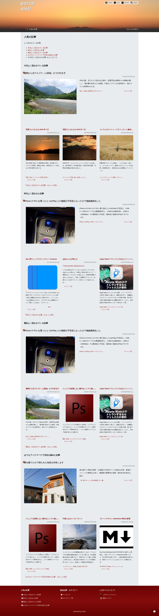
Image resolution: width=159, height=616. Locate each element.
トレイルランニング (106, 177)
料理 (41, 177)
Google (79, 566)
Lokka (83, 611)
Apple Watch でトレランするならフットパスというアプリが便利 (124, 259)
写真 (27, 177)
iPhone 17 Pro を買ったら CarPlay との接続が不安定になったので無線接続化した (62, 201)
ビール (83, 177)
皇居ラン (46, 177)
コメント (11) (68, 569)
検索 (74, 566)
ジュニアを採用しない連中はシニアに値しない (80, 389)
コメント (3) (128, 480)
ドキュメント (116, 566)
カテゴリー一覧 (68, 598)
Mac (49, 307)
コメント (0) (128, 91)
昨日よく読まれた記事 (36, 50)
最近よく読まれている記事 (38, 52)
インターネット (68, 566)
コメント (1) (68, 441)
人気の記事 (25, 590)
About (118, 2)
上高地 (85, 91)
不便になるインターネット (73, 519)
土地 (91, 480)
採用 (67, 439)
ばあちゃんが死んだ (70, 259)
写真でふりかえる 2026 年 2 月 (37, 129)
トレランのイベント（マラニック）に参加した (117, 129)
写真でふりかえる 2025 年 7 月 (74, 129)
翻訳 (64, 439)
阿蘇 (114, 177)
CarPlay (86, 222)
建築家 (96, 480)
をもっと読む (41, 185)
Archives (126, 2)
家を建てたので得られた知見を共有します (44, 462)
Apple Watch (103, 307)
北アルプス (97, 91)
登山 (81, 91)
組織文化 (85, 439)
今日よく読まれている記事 (38, 48)
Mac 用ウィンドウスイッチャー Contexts (41, 259)
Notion (109, 566)
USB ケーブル (94, 222)
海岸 (78, 177)
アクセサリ (102, 222)
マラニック (119, 177)
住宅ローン (86, 480)
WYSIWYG (103, 566)
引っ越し (101, 480)
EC (87, 566)
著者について (107, 598)
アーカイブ (66, 594)
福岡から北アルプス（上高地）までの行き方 (45, 73)
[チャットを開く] (154, 611)
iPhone (82, 222)
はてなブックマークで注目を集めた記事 (43, 55)
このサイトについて (109, 594)
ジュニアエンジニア (76, 439)
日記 (30, 177)
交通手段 (90, 91)
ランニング (36, 177)
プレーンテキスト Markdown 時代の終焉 (115, 519)
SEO (83, 566)
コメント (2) (68, 286)
